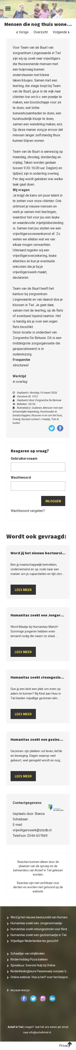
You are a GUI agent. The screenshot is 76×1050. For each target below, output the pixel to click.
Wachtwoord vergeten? (28, 511)
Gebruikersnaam (24, 459)
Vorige (23, 32)
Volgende (60, 32)
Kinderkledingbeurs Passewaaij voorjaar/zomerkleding (40, 971)
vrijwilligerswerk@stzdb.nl (32, 830)
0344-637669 (37, 836)
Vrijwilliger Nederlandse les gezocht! (34, 941)
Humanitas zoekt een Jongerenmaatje (36, 923)
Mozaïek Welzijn (20, 990)
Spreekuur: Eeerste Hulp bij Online (33, 965)
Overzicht (41, 32)
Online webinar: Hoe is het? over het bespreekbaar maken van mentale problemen (40, 977)
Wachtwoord (21, 477)
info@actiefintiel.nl (40, 1032)
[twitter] (33, 1000)
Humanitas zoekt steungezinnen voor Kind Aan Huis (40, 929)
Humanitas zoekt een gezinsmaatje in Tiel (38, 935)
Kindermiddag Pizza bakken (29, 959)
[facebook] (24, 1000)
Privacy (64, 1046)
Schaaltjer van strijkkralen (28, 953)
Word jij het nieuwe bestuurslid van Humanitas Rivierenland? (40, 917)
